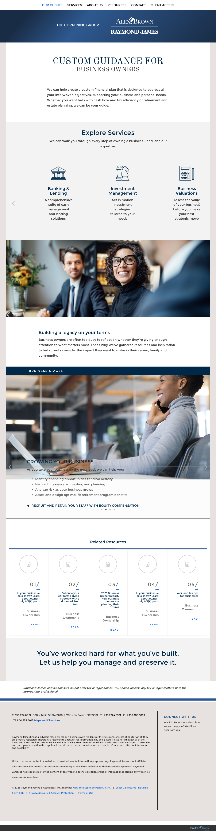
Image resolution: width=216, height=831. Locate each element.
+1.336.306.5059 (135, 715)
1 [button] (102, 510)
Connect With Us (180, 717)
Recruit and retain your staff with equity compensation (85, 506)
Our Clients (52, 5)
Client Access (162, 5)
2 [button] (106, 510)
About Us (95, 5)
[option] (44, 193)
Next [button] (199, 592)
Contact (138, 5)
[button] (13, 203)
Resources (117, 5)
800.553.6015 (25, 720)
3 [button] (110, 510)
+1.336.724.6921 (111, 715)
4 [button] (114, 510)
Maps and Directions (47, 720)
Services (74, 5)
